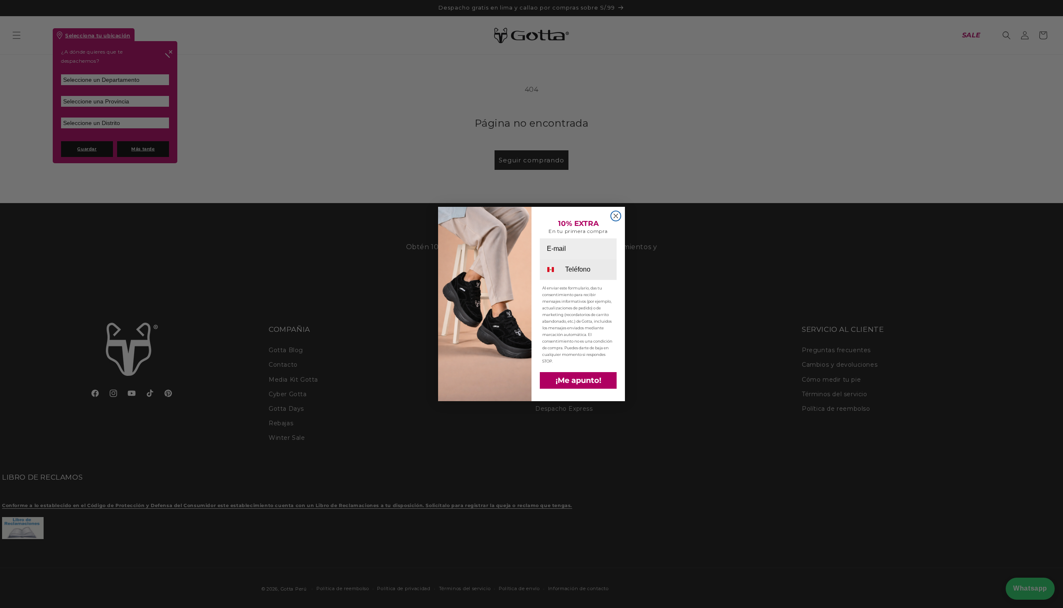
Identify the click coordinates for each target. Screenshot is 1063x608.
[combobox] (552, 269)
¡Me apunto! (578, 380)
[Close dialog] (616, 216)
